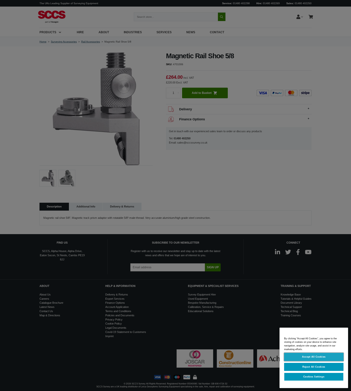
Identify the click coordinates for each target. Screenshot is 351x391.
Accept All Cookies (314, 357)
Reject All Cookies (313, 366)
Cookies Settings (313, 376)
